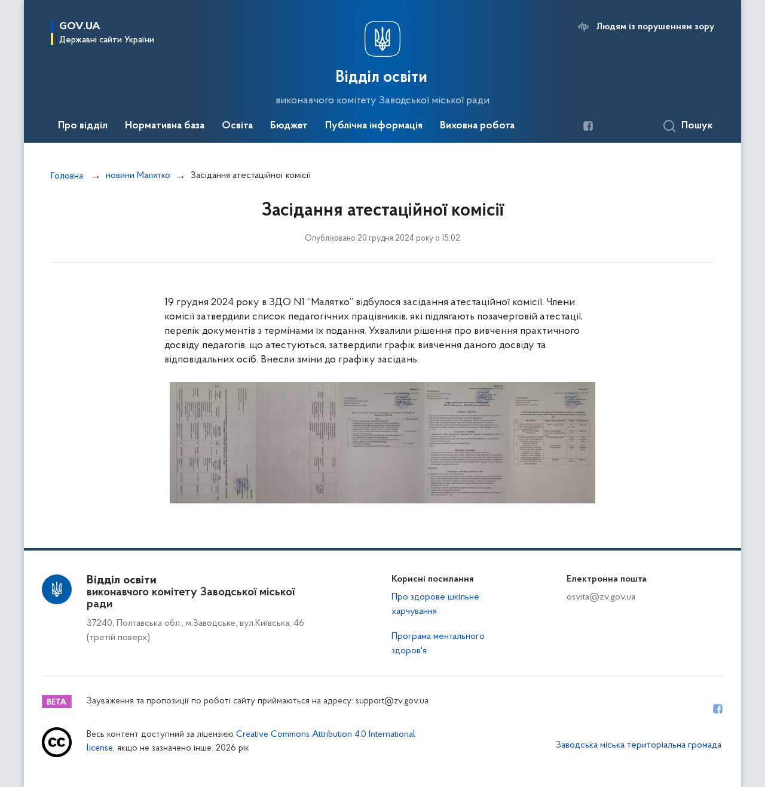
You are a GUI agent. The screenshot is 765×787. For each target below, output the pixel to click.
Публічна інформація (374, 126)
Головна (67, 176)
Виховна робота (477, 126)
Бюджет (289, 126)
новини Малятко (138, 175)
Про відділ (83, 126)
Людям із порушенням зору (655, 27)
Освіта (237, 126)
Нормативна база (164, 126)
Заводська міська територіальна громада (638, 745)
